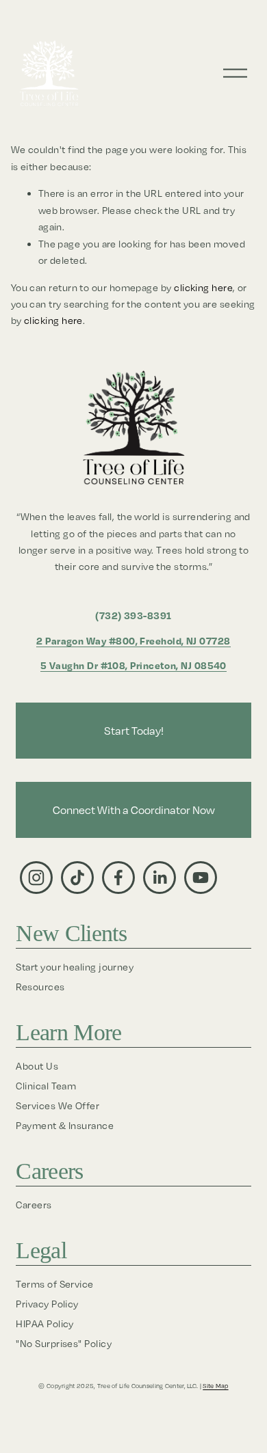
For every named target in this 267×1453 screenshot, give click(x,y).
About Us (37, 1066)
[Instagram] (36, 877)
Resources (40, 986)
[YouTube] (200, 877)
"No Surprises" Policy (64, 1343)
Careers (33, 1204)
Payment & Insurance (65, 1125)
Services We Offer (57, 1105)
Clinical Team (46, 1085)
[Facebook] (118, 877)
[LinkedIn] (159, 877)
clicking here (203, 287)
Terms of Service (54, 1284)
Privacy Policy (47, 1303)
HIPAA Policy (45, 1323)
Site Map (215, 1386)
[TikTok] (77, 877)
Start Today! (134, 730)
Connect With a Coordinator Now (134, 810)
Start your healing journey (75, 967)
